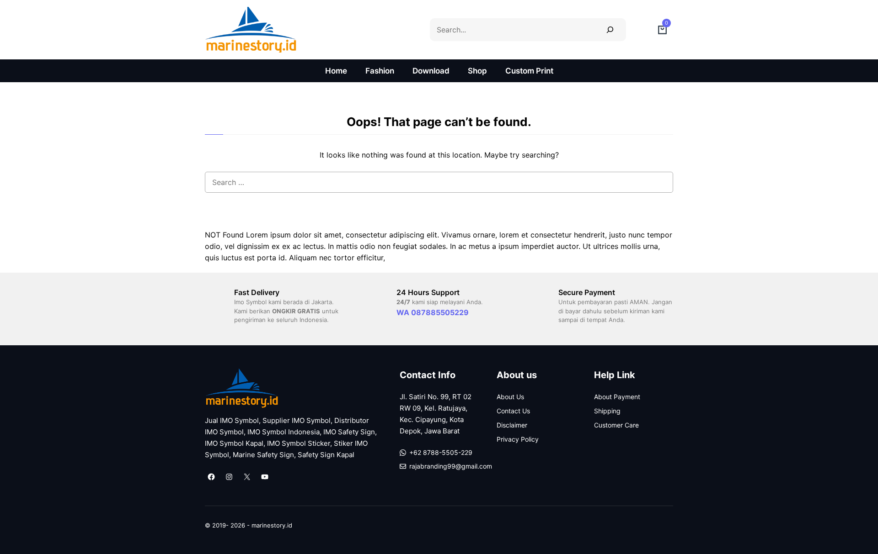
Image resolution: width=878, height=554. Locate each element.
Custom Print (529, 70)
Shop (477, 70)
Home (336, 70)
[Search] (610, 29)
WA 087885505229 (432, 312)
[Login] (642, 30)
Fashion (379, 70)
